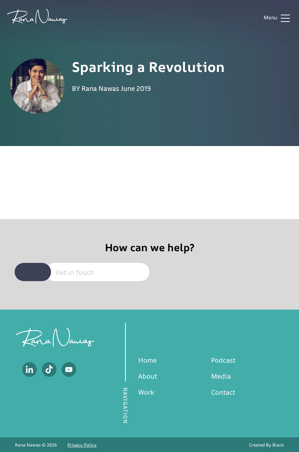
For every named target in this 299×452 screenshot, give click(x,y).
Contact (223, 392)
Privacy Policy (82, 445)
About (147, 376)
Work (146, 392)
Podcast (223, 360)
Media (221, 376)
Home (147, 360)
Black (278, 445)
